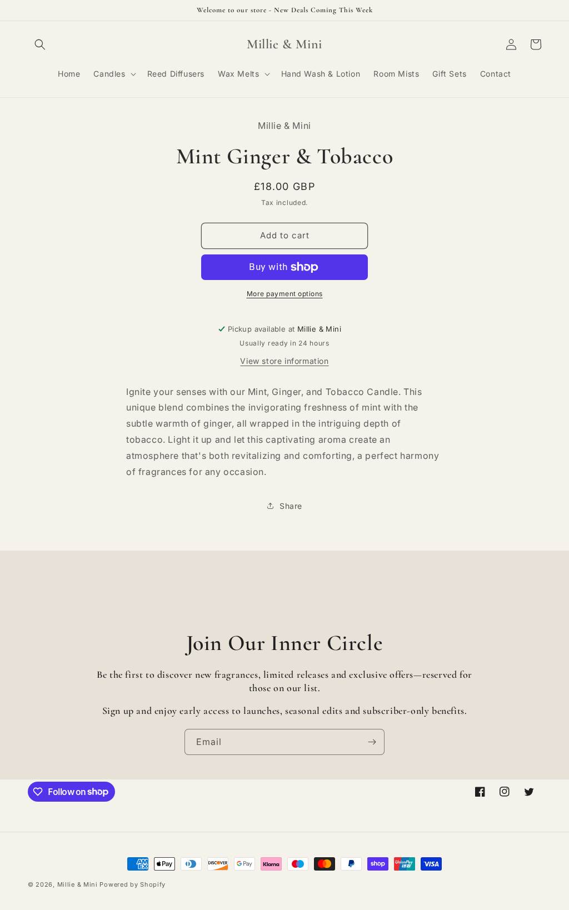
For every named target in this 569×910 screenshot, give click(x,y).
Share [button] (290, 506)
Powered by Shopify (132, 884)
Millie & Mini (77, 884)
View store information (284, 361)
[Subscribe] (372, 742)
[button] (40, 44)
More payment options (285, 293)
